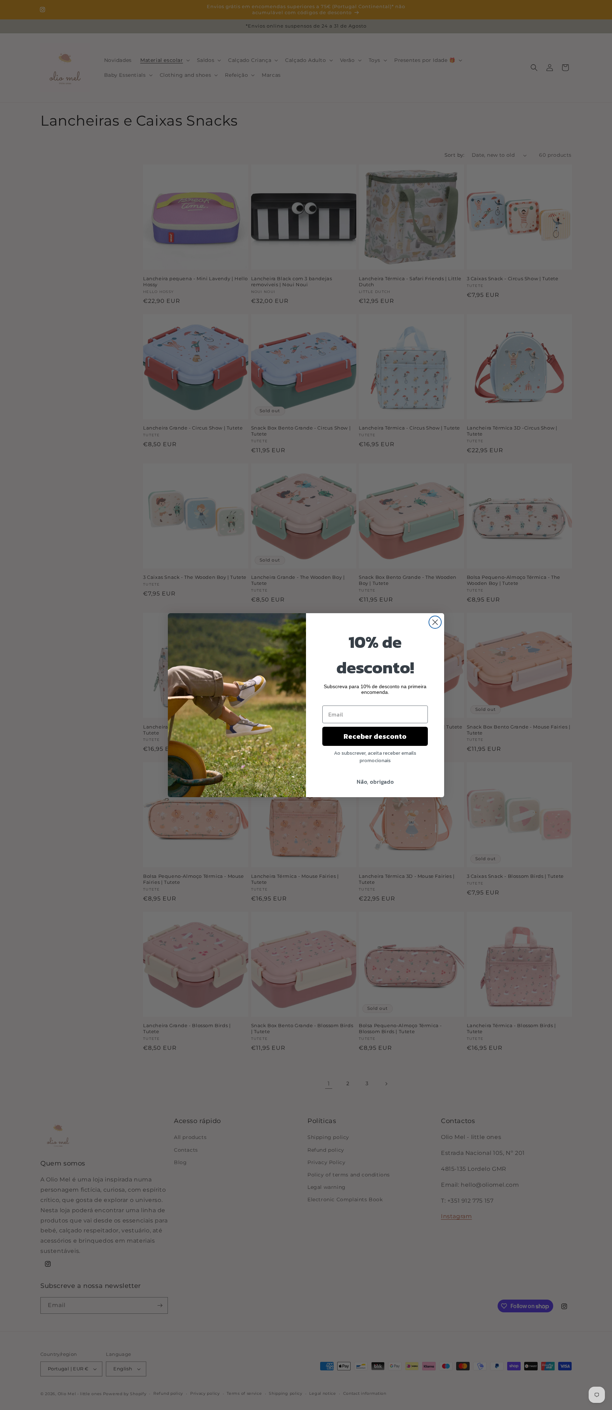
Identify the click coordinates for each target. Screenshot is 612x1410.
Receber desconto (375, 736)
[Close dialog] (435, 622)
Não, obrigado (375, 781)
